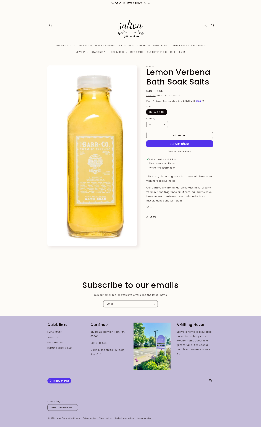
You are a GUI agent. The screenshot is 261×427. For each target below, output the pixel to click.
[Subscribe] (154, 303)
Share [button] (153, 216)
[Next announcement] (179, 3)
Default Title (156, 112)
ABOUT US (52, 337)
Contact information (124, 418)
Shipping (151, 95)
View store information (162, 167)
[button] (50, 25)
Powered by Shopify (71, 418)
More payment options (180, 151)
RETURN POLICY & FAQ (59, 348)
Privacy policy (105, 418)
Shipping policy (144, 418)
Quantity (150, 118)
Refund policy (89, 418)
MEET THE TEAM (55, 342)
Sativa (58, 418)
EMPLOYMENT (54, 332)
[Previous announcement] (81, 3)
